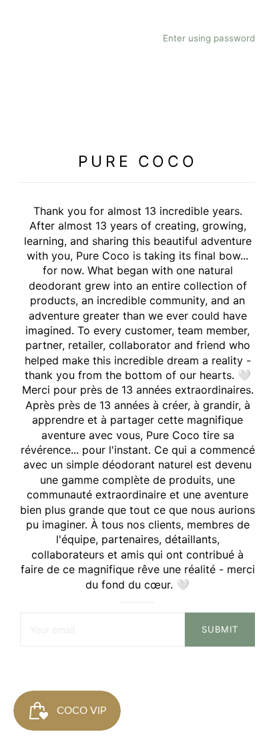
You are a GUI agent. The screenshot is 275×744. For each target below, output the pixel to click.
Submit (220, 629)
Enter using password (209, 38)
